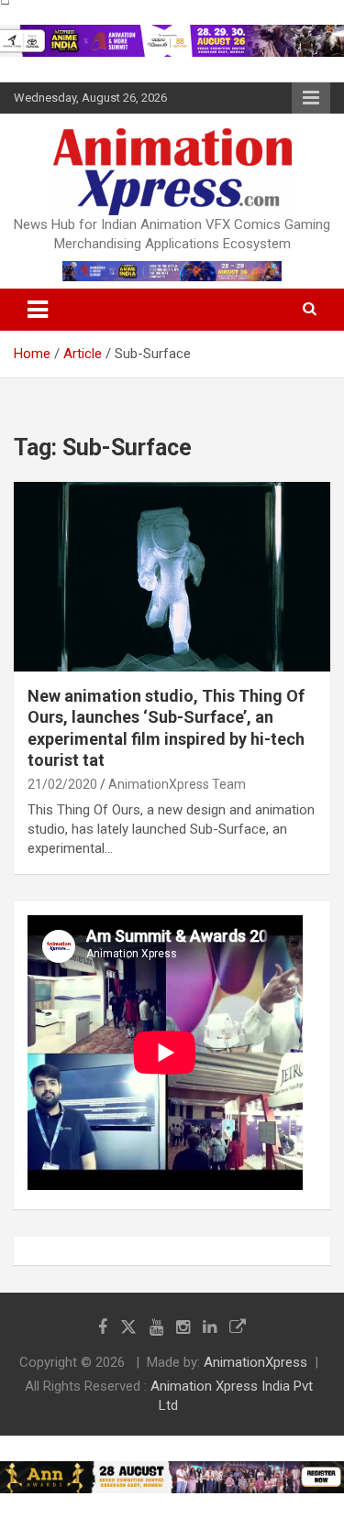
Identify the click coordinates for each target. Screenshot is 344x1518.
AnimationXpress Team (177, 784)
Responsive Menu (311, 98)
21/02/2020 (62, 784)
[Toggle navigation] (37, 310)
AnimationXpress (255, 1362)
